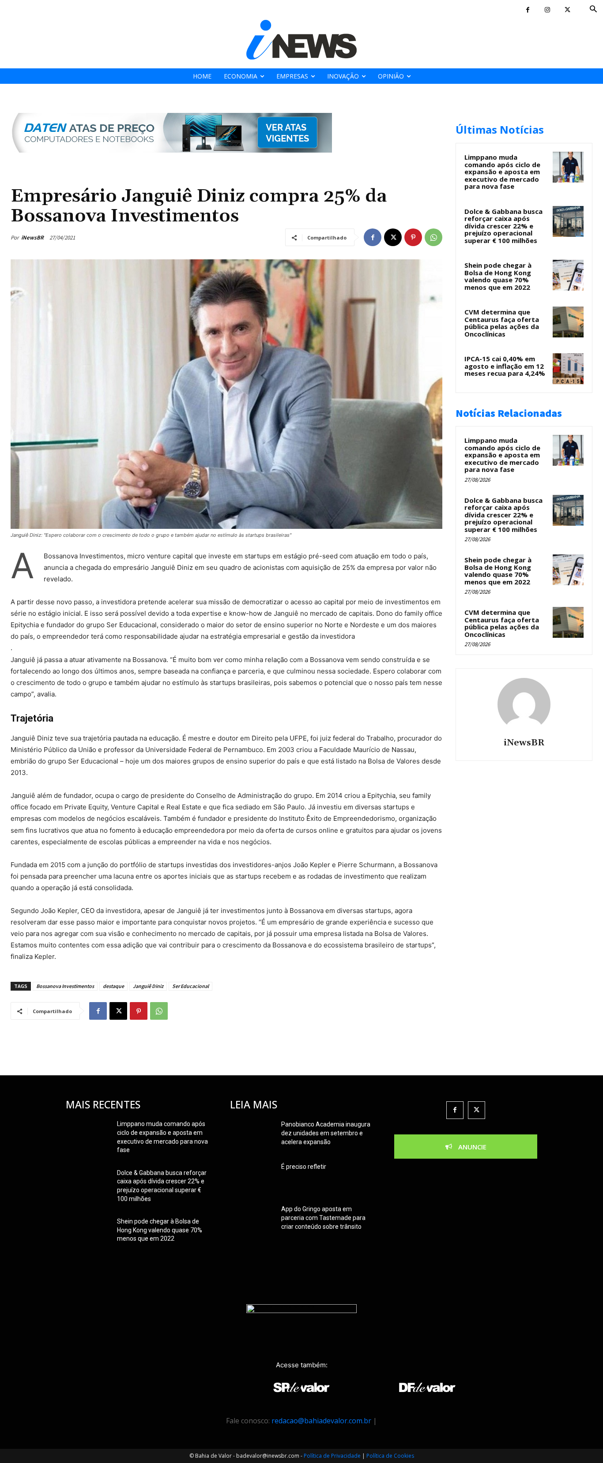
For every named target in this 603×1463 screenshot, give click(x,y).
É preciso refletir (303, 1166)
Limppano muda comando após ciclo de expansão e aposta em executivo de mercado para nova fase (502, 172)
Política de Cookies (390, 1455)
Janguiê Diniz (148, 986)
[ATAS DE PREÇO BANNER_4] (171, 159)
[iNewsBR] (523, 704)
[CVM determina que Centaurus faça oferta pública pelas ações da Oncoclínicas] (568, 322)
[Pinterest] (413, 237)
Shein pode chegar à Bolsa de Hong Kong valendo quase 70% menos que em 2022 (497, 276)
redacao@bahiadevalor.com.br (321, 1421)
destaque (113, 986)
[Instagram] (547, 10)
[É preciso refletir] (252, 1177)
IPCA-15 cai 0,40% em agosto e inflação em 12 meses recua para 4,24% (504, 366)
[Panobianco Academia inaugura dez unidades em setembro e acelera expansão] (252, 1135)
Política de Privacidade (332, 1455)
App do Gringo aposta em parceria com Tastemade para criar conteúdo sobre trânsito (323, 1217)
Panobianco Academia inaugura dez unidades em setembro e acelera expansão (325, 1133)
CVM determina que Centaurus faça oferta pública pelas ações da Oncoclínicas (501, 322)
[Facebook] (527, 10)
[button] (593, 9)
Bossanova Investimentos (65, 986)
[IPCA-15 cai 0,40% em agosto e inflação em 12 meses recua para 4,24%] (568, 368)
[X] (567, 10)
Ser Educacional (190, 986)
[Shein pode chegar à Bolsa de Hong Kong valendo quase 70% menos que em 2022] (568, 275)
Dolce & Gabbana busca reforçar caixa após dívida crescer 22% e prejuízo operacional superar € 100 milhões (503, 226)
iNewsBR (32, 237)
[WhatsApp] (433, 237)
